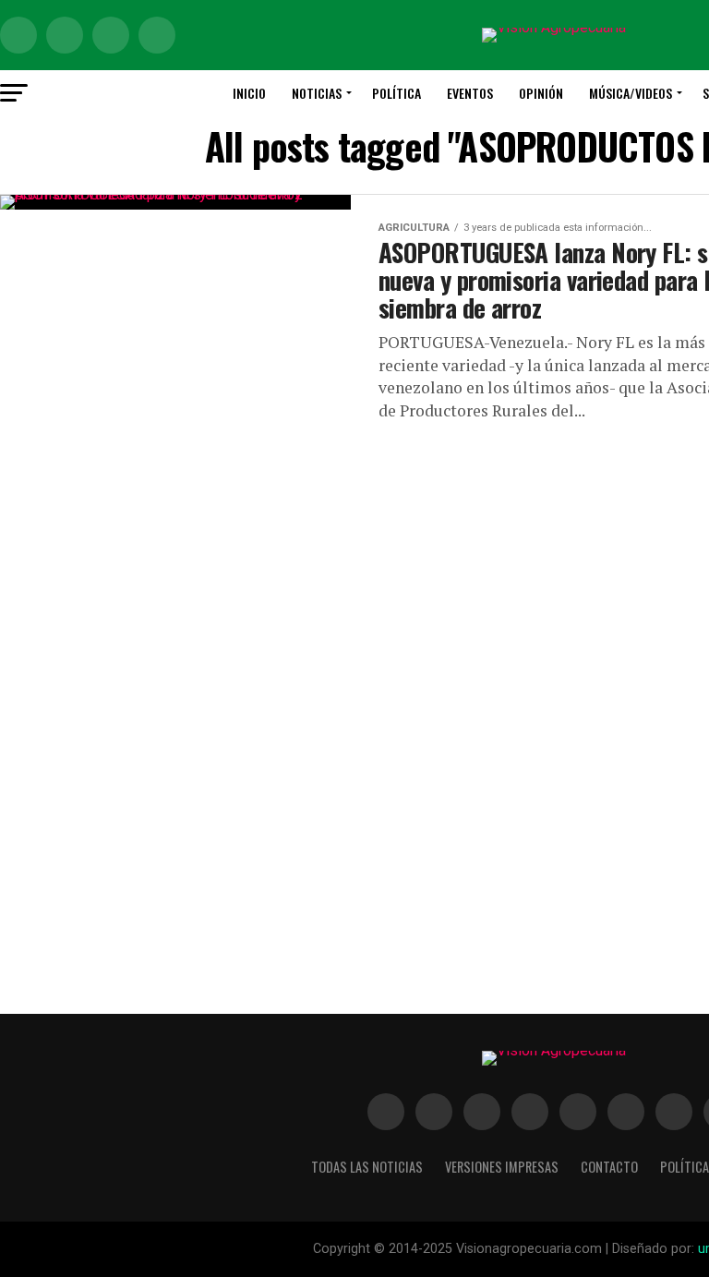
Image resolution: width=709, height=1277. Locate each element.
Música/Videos (630, 92)
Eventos (470, 92)
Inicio (249, 92)
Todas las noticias (367, 1166)
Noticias (317, 92)
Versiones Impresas (502, 1166)
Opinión (541, 92)
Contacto (609, 1166)
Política (396, 92)
